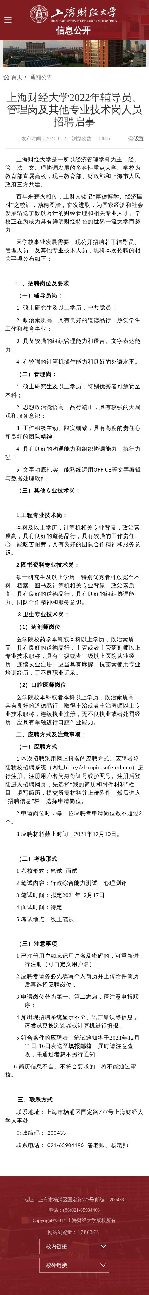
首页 (17, 77)
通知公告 (41, 77)
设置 (139, 138)
